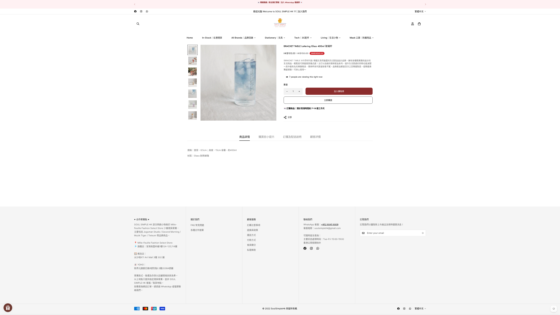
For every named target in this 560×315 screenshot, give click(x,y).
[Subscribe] (422, 233)
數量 (286, 84)
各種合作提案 (197, 230)
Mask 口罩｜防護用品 (360, 37)
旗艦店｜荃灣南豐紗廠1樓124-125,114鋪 (157, 246)
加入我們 (302, 11)
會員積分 (251, 245)
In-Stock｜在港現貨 (212, 37)
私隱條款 (251, 250)
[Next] (425, 4)
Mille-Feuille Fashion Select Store (155, 242)
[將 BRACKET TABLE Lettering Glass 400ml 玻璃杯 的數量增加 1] (299, 91)
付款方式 (251, 240)
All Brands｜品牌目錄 (242, 37)
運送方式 (251, 235)
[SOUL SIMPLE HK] (280, 23)
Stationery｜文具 (274, 37)
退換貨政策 (252, 230)
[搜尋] (138, 23)
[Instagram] (141, 11)
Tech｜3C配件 (301, 37)
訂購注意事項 (253, 225)
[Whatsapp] (147, 11)
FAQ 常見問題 (197, 225)
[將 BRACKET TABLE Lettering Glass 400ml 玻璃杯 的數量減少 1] (287, 91)
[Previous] (134, 4)
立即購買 (328, 100)
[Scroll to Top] (554, 299)
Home (190, 37)
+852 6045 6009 (329, 224)
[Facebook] (135, 11)
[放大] (270, 51)
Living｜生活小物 (329, 37)
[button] (419, 23)
